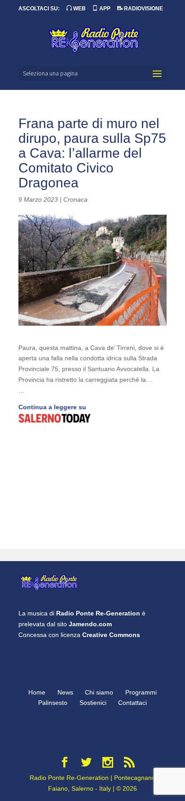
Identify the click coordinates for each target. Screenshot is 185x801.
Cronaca (75, 199)
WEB (79, 8)
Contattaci (132, 702)
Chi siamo (99, 692)
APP (104, 8)
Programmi (141, 692)
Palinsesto (52, 702)
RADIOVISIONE (143, 8)
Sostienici (92, 702)
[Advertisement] (92, 487)
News (65, 692)
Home (36, 692)
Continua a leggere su (52, 407)
